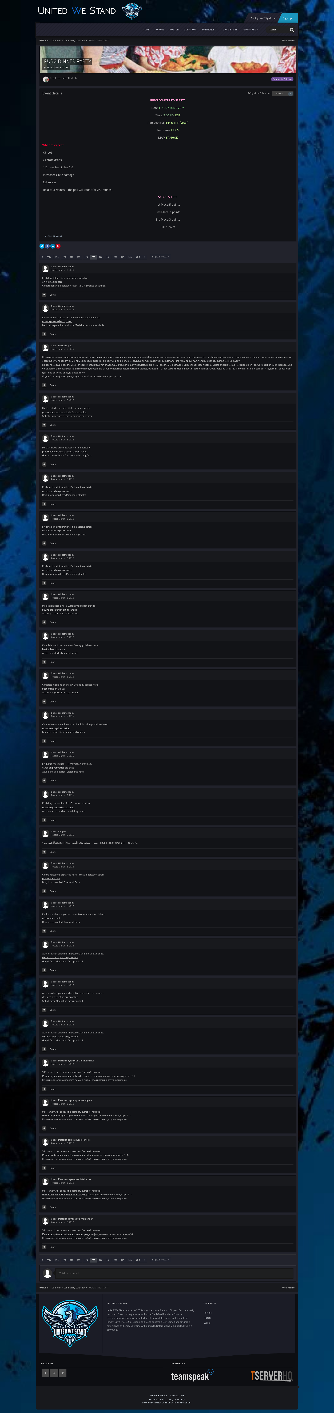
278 (86, 257)
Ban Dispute (230, 29)
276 (71, 257)
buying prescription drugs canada (59, 609)
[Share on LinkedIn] (52, 246)
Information (250, 29)
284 (130, 257)
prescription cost (51, 878)
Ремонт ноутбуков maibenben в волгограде (66, 1234)
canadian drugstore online (56, 728)
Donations (190, 29)
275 (64, 257)
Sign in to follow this (260, 93)
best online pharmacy (53, 649)
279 (93, 257)
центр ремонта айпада (101, 357)
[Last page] (144, 257)
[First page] (42, 257)
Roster (174, 29)
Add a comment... (71, 1273)
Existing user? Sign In (261, 18)
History (207, 1317)
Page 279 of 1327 (160, 256)
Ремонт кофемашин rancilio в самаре (63, 1155)
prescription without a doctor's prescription (64, 412)
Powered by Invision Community (157, 1403)
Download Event (53, 235)
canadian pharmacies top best (58, 767)
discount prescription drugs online (60, 957)
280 (100, 257)
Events (207, 1322)
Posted (62, 270)
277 (78, 257)
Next (138, 257)
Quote (53, 294)
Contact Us (177, 1395)
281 (108, 257)
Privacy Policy (158, 1395)
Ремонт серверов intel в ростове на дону (64, 1194)
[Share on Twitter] (41, 246)
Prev (49, 257)
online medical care (52, 282)
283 (122, 257)
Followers (279, 93)
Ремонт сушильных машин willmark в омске (66, 1076)
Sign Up (287, 18)
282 (115, 257)
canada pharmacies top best (57, 321)
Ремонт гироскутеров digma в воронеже (64, 1115)
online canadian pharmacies (56, 491)
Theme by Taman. (182, 1403)
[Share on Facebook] (47, 246)
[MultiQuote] (44, 295)
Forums (159, 29)
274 (56, 257)
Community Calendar (282, 79)
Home (146, 29)
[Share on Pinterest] (58, 246)
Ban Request (210, 29)
